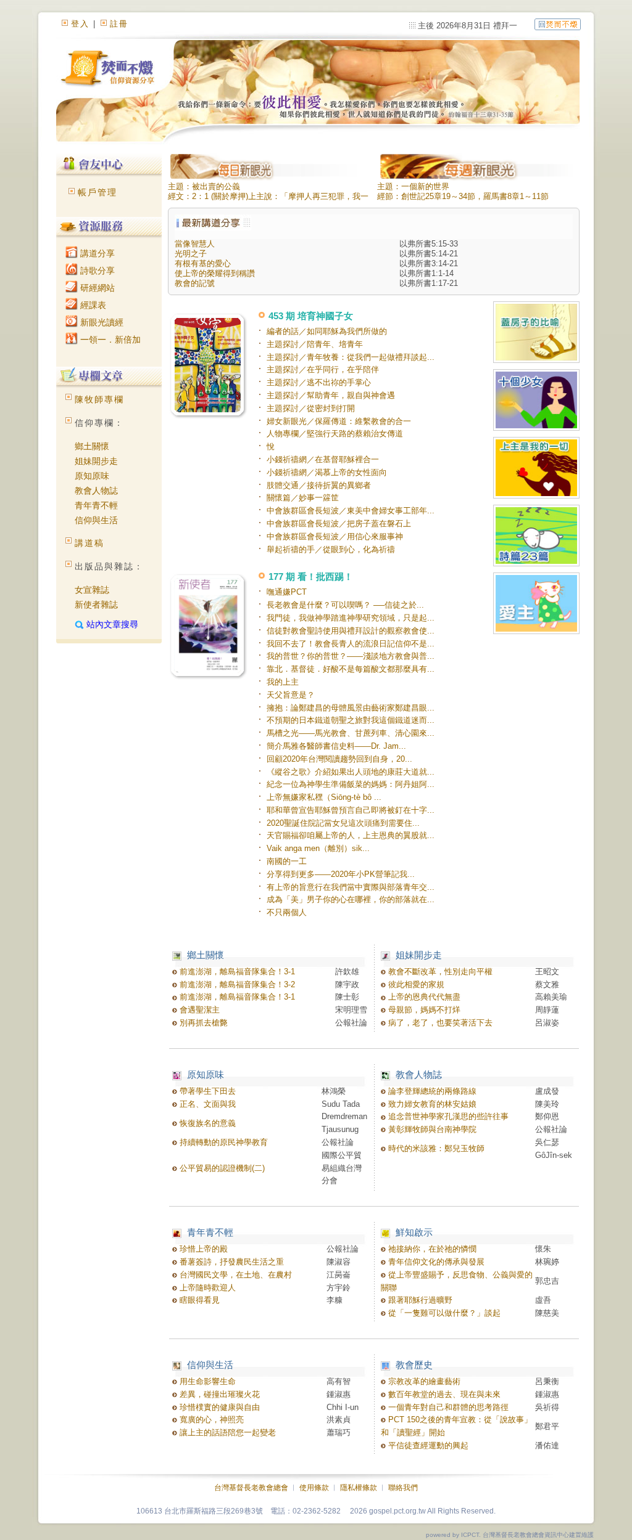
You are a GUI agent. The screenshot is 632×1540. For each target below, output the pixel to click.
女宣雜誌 (92, 590)
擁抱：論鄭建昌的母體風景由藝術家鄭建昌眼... (350, 707)
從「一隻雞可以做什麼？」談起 (443, 1313)
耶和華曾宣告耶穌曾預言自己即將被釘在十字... (350, 810)
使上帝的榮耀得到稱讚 (215, 273)
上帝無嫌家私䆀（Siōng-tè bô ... (324, 797)
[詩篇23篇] (536, 536)
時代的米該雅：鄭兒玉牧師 (435, 1148)
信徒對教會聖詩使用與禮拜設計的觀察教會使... (350, 630)
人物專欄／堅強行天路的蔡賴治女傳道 (335, 433)
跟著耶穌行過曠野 (419, 1300)
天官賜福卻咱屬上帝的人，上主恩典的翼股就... (350, 835)
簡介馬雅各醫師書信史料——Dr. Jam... (336, 746)
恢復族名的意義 (206, 1123)
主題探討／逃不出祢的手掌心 (319, 382)
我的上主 (283, 681)
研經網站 (96, 288)
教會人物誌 (96, 490)
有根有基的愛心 (203, 263)
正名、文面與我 (206, 1104)
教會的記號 (195, 283)
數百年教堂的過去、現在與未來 (443, 1394)
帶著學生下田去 (206, 1091)
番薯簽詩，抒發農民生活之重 (230, 1261)
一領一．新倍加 (109, 339)
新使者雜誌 (96, 604)
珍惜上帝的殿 (202, 1248)
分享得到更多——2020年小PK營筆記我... (341, 874)
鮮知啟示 (414, 1232)
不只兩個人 (287, 912)
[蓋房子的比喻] (536, 333)
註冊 (119, 23)
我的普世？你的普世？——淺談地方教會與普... (350, 656)
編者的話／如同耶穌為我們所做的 (327, 331)
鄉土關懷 (92, 446)
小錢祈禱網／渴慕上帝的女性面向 (327, 472)
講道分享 (96, 253)
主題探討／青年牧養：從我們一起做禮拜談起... (350, 357)
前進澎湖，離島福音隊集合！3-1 (236, 971)
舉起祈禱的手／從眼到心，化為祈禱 (331, 549)
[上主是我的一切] (536, 468)
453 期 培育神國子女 (310, 316)
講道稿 (89, 543)
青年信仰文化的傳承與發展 (435, 1261)
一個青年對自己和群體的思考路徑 (447, 1407)
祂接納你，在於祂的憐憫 (431, 1248)
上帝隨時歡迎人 (206, 1287)
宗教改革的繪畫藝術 (423, 1381)
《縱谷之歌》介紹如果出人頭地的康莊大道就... (350, 771)
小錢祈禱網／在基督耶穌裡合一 (323, 459)
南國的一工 (287, 861)
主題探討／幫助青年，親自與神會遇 (331, 395)
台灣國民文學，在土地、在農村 (234, 1274)
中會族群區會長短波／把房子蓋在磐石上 (339, 523)
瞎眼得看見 (198, 1300)
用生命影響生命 (206, 1381)
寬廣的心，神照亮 (210, 1419)
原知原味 (92, 476)
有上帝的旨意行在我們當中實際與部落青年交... (350, 887)
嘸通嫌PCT (287, 592)
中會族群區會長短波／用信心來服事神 (335, 536)
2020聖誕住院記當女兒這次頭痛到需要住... (343, 823)
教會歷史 (414, 1364)
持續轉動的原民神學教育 (222, 1142)
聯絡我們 (403, 1487)
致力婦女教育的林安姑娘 (431, 1104)
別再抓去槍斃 (202, 1022)
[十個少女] (536, 400)
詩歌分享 (96, 270)
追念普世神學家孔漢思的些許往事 (447, 1116)
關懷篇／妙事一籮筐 (303, 497)
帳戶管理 (97, 192)
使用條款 (314, 1487)
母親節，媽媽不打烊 (423, 1009)
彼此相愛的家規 (415, 984)
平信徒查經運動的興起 (427, 1445)
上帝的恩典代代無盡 (423, 996)
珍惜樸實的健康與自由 (218, 1407)
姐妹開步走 (96, 461)
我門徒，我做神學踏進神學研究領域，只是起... (350, 617)
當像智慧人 (195, 243)
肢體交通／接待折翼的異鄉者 (319, 485)
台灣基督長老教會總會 (251, 1487)
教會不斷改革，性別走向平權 (439, 971)
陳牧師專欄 (99, 399)
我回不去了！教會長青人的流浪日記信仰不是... (350, 643)
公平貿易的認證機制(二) (221, 1168)
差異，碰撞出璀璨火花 (218, 1394)
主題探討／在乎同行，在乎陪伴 (323, 369)
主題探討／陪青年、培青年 (315, 344)
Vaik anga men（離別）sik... (318, 848)
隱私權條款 (358, 1487)
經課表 (92, 305)
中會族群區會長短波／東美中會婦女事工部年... (350, 510)
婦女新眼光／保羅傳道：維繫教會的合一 (339, 421)
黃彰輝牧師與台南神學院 (431, 1129)
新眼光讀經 (100, 322)
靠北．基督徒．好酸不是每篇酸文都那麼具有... (350, 669)
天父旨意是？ (291, 694)
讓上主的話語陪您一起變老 (226, 1432)
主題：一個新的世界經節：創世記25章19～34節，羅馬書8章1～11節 (463, 191)
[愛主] (536, 604)
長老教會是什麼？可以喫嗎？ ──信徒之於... (345, 604)
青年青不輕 (96, 505)
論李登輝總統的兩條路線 (431, 1091)
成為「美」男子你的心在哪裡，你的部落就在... (350, 899)
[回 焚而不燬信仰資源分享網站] (557, 23)
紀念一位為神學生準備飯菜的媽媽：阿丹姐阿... (350, 784)
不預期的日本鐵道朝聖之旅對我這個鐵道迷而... (350, 720)
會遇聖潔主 (198, 1009)
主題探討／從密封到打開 (311, 408)
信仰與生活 (96, 520)
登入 (80, 23)
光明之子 (191, 253)
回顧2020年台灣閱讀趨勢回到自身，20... (339, 759)
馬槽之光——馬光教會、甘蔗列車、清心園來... (350, 733)
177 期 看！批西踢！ (310, 576)
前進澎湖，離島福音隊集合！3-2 (236, 984)
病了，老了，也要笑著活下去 (439, 1022)
